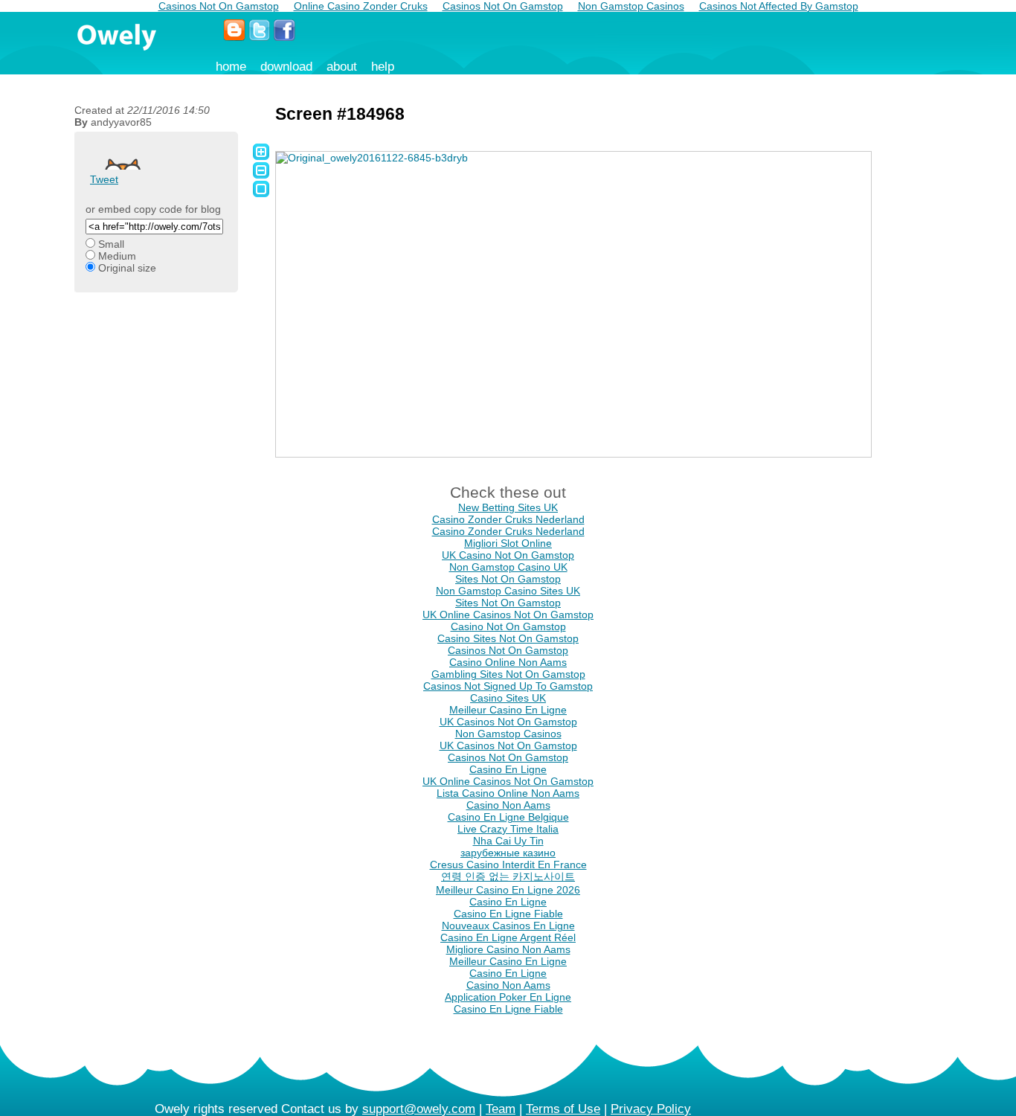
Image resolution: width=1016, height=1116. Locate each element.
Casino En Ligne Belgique (508, 817)
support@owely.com (418, 1109)
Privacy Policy (651, 1109)
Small (111, 244)
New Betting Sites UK (508, 507)
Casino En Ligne (508, 769)
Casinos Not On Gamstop (508, 650)
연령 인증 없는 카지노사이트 (508, 876)
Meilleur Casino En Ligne (508, 710)
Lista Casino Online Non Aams (508, 793)
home (231, 67)
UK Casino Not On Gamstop (508, 555)
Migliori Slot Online (508, 543)
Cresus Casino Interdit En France (508, 864)
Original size (127, 268)
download (286, 67)
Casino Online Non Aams (508, 662)
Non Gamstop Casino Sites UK (508, 591)
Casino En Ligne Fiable (508, 914)
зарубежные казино (508, 853)
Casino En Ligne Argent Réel (508, 937)
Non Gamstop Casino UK (508, 567)
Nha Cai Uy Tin (508, 841)
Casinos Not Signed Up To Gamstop (508, 686)
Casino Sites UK (508, 698)
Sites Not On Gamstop (508, 579)
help (382, 67)
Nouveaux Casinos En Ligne (508, 925)
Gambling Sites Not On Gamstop (508, 674)
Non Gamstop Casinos (508, 734)
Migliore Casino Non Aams (508, 949)
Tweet (104, 179)
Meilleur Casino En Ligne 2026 (508, 890)
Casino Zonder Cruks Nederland (508, 519)
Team (500, 1109)
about (342, 67)
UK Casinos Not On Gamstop (508, 722)
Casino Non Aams (508, 805)
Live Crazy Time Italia (508, 829)
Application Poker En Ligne (508, 997)
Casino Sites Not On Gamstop (508, 638)
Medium (117, 256)
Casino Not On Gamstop (508, 626)
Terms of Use (563, 1109)
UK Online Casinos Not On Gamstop (508, 614)
